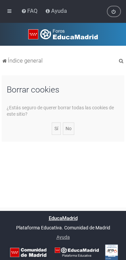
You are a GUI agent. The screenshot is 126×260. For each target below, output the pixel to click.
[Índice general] (62, 34)
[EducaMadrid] (77, 252)
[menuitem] (30, 11)
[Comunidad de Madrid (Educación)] (28, 252)
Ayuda (63, 237)
